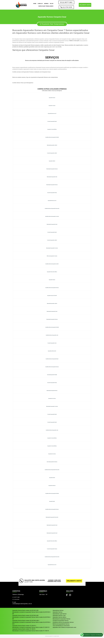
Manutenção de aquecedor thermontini (52, 517)
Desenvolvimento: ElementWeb (52, 636)
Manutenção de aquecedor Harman (52, 168)
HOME (34, 3)
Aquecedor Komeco (52, 97)
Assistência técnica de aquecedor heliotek (52, 137)
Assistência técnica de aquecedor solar (52, 335)
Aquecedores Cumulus (52, 398)
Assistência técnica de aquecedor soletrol (52, 263)
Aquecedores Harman (52, 485)
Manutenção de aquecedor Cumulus (52, 406)
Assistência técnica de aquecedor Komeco (52, 509)
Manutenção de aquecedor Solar (52, 176)
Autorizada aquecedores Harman (52, 461)
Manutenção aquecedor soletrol (52, 145)
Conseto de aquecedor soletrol (52, 240)
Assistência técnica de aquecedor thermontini (52, 208)
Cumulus (40, 3)
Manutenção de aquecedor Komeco (52, 184)
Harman (46, 3)
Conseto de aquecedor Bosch (52, 121)
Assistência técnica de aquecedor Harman (52, 287)
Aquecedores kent (52, 477)
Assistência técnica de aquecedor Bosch (52, 358)
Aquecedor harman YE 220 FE (52, 295)
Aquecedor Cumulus (52, 105)
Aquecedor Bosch (52, 501)
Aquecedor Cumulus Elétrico (52, 129)
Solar (51, 3)
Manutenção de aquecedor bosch (52, 224)
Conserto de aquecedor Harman (52, 548)
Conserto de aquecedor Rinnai (52, 192)
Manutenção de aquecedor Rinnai (52, 390)
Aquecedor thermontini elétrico (52, 271)
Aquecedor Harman (52, 279)
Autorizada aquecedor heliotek (52, 374)
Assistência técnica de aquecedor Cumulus (52, 216)
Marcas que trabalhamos (45, 6)
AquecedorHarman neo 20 (52, 113)
